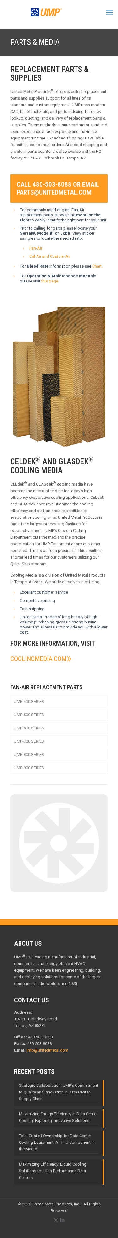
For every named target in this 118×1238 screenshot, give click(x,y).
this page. (50, 281)
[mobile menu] (109, 12)
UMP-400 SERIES (29, 701)
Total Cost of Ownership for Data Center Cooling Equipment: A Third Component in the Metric (57, 1142)
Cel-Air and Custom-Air (49, 256)
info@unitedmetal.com (47, 1050)
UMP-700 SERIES (29, 741)
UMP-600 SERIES (29, 728)
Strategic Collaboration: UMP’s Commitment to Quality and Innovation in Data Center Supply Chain (58, 1092)
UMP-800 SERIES (29, 754)
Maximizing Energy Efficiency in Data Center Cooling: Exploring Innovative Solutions (58, 1117)
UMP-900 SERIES (29, 767)
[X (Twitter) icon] (55, 1220)
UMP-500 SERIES (29, 714)
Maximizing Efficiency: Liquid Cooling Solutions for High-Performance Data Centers (53, 1171)
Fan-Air (35, 248)
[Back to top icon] (105, 1225)
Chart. (97, 266)
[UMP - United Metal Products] (46, 15)
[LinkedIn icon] (62, 1220)
